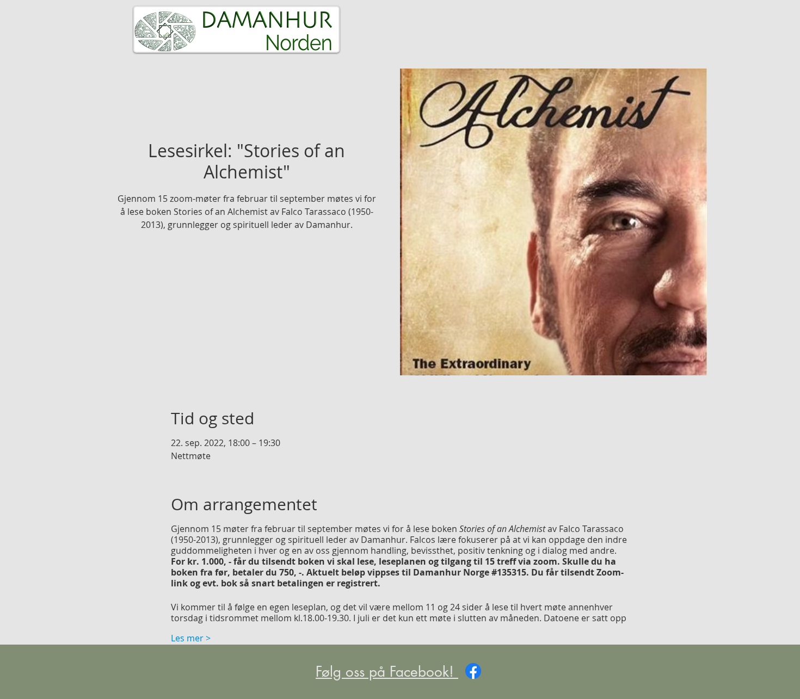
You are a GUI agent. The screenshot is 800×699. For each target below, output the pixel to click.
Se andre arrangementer (247, 285)
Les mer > (191, 638)
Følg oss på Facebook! (387, 672)
